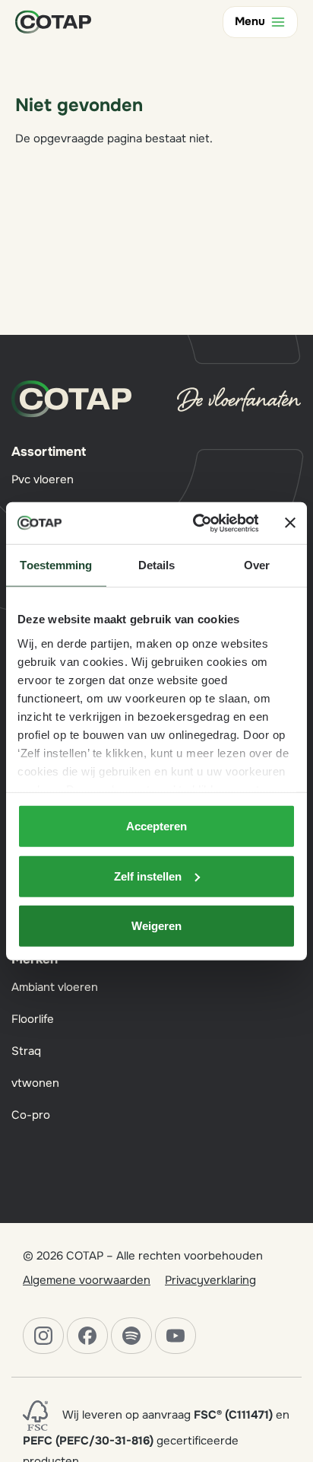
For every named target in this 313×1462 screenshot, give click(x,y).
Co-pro (30, 1115)
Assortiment (48, 452)
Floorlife (32, 1019)
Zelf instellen (148, 875)
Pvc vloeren (42, 479)
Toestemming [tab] (56, 565)
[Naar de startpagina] (53, 21)
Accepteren (156, 826)
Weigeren (156, 925)
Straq (26, 1051)
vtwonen (35, 1083)
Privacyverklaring (210, 1280)
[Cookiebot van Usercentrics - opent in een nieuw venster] (195, 523)
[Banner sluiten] (290, 523)
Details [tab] (156, 565)
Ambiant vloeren (54, 987)
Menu (250, 21)
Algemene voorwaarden (86, 1280)
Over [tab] (257, 565)
